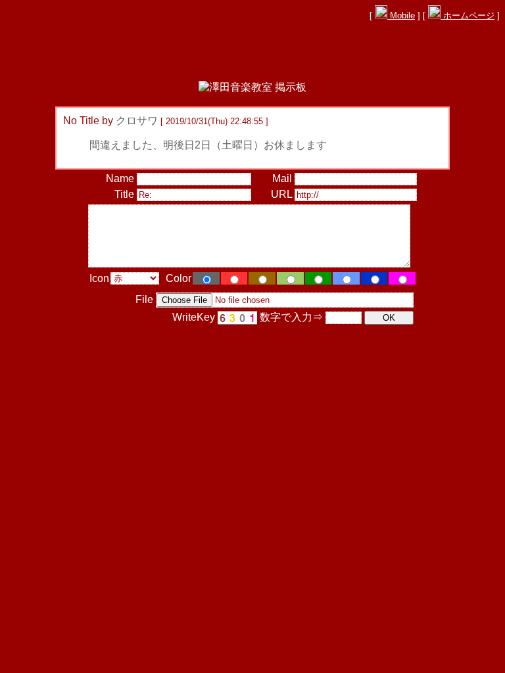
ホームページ (467, 15)
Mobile (401, 15)
